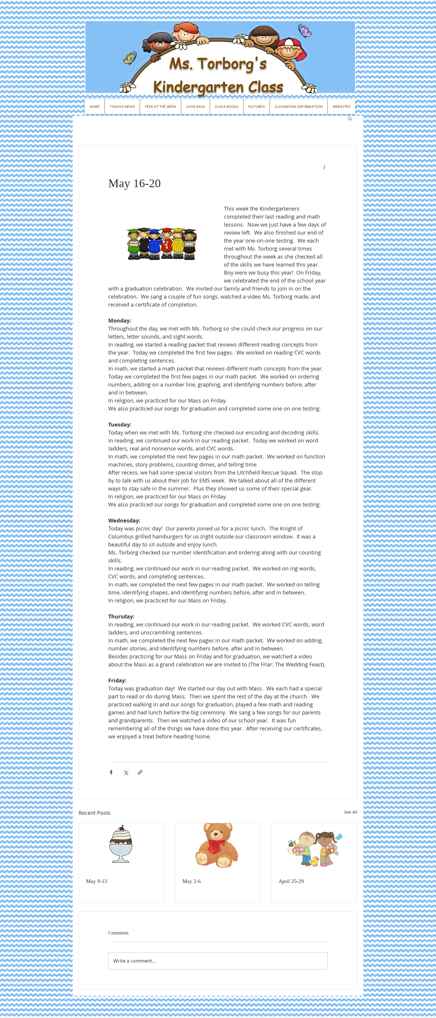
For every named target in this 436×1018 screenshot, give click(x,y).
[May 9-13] (122, 847)
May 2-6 (191, 881)
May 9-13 (96, 881)
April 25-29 (291, 881)
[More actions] (324, 167)
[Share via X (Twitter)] (125, 772)
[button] (350, 118)
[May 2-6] (218, 847)
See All (350, 812)
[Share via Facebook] (111, 772)
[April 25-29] (314, 847)
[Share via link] (140, 772)
